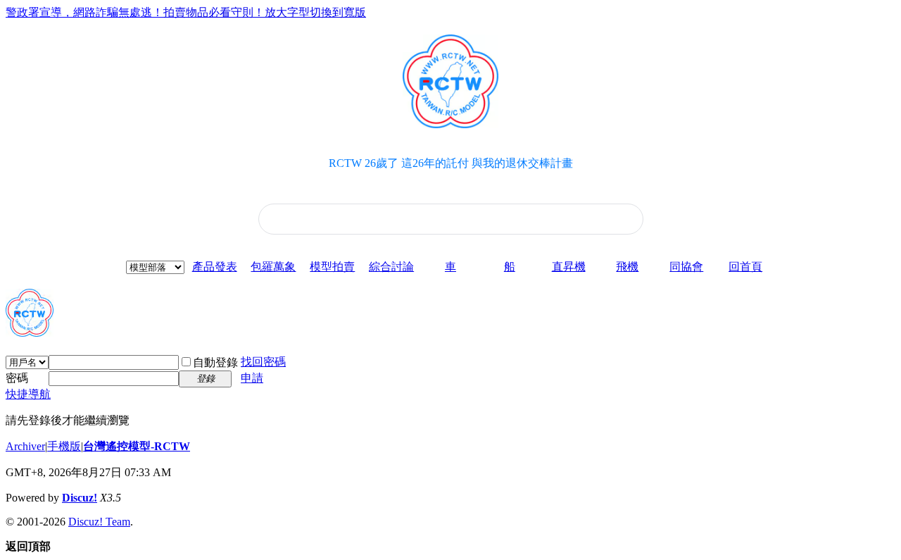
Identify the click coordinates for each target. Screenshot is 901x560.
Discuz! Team (99, 522)
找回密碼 (263, 362)
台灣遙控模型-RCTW (136, 446)
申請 (252, 378)
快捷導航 (28, 394)
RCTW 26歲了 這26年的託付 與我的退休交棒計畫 (451, 163)
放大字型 (287, 12)
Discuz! (79, 498)
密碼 (17, 378)
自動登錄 (215, 362)
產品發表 (214, 267)
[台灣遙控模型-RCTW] (29, 331)
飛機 (627, 267)
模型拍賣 (332, 267)
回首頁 (745, 267)
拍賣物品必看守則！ (214, 12)
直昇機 (569, 267)
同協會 (686, 267)
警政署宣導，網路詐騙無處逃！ (84, 12)
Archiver (25, 446)
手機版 (64, 446)
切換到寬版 (338, 12)
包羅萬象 (273, 267)
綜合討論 (391, 267)
